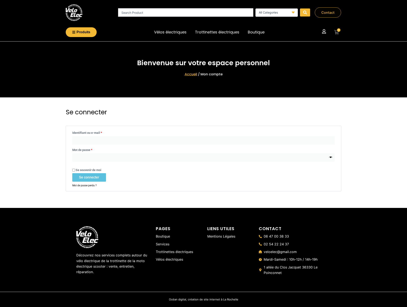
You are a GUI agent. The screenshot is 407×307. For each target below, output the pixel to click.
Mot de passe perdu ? (84, 185)
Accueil (191, 74)
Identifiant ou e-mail (94, 132)
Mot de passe (89, 149)
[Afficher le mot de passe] (330, 157)
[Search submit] (305, 12)
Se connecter (89, 177)
